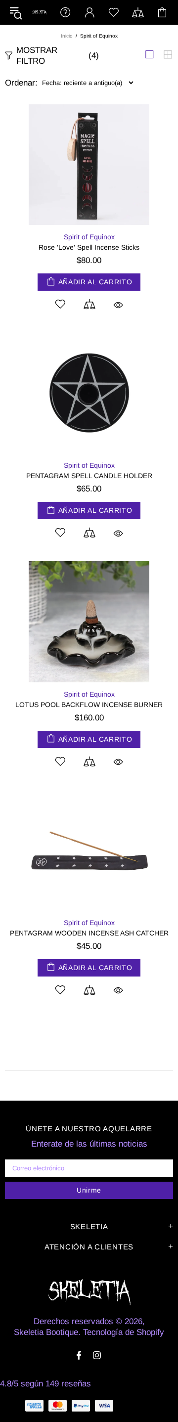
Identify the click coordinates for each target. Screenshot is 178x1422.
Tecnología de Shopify (123, 1332)
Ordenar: (21, 83)
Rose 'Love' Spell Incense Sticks (89, 247)
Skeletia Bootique (39, 12)
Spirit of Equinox (89, 237)
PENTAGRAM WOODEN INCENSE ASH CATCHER (89, 933)
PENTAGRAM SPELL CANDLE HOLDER (89, 476)
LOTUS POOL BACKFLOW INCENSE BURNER (89, 705)
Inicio (67, 36)
